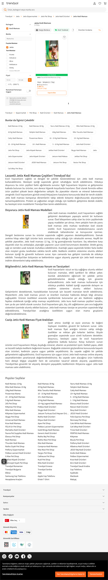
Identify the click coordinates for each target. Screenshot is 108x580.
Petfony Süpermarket (14, 449)
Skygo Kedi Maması (78, 150)
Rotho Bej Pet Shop (46, 436)
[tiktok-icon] (10, 556)
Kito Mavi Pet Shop (46, 449)
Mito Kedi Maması (13, 410)
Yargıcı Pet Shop (45, 453)
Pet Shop (33, 113)
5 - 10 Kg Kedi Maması (61, 144)
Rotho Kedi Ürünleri (46, 416)
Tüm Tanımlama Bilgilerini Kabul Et (71, 574)
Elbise (8, 472)
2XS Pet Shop (11, 403)
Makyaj (73, 479)
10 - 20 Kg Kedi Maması (17, 144)
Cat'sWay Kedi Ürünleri (80, 426)
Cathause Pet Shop (46, 456)
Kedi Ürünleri (45, 113)
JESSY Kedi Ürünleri (79, 413)
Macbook (74, 476)
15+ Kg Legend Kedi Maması (50, 403)
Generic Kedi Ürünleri (47, 433)
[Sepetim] (105, 3)
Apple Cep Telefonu (46, 476)
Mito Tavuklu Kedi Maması (83, 132)
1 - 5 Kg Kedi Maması (79, 400)
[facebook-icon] (23, 556)
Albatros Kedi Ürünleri (80, 446)
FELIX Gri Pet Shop (13, 426)
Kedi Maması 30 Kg (36, 126)
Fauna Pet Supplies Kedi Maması (19, 433)
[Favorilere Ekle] (64, 37)
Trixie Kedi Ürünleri (78, 430)
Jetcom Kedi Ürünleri (16, 162)
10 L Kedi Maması (39, 144)
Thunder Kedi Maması (15, 443)
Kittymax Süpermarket (15, 413)
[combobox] (89, 30)
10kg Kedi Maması (59, 132)
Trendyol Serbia (45, 469)
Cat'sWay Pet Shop (15, 168)
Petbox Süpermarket (79, 456)
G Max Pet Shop (12, 456)
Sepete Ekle (52, 93)
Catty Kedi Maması (15, 138)
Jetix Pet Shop (46, 16)
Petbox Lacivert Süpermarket (50, 426)
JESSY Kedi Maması (38, 162)
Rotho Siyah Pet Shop (14, 446)
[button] (18, 24)
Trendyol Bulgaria (13, 469)
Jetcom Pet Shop (60, 162)
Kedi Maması (58, 113)
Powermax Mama (36, 138)
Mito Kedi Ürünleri (46, 463)
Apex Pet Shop (44, 423)
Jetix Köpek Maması (33, 150)
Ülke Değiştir (8, 515)
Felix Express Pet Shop (80, 416)
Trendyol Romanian (14, 466)
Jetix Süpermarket (30, 16)
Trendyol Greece (45, 466)
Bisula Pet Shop (77, 439)
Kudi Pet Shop (44, 459)
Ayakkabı (74, 472)
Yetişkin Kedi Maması (37, 132)
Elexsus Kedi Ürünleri (79, 403)
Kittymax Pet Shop (13, 406)
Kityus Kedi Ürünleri (46, 420)
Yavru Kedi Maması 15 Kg (60, 126)
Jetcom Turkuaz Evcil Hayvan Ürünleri (53, 413)
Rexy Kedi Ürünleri (78, 410)
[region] (54, 570)
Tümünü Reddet (96, 574)
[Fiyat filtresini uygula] (30, 80)
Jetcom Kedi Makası (59, 156)
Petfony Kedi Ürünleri (79, 443)
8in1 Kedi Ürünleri (78, 463)
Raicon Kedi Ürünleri (79, 406)
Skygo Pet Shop (12, 416)
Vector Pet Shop (79, 162)
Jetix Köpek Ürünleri (37, 156)
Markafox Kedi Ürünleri (15, 430)
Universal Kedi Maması (15, 420)
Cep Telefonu (76, 469)
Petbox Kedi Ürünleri (47, 406)
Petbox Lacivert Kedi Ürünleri (18, 453)
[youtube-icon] (17, 556)
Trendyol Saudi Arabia (80, 466)
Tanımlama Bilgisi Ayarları (12, 574)
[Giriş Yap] (94, 3)
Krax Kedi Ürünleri (78, 459)
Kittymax (74, 436)
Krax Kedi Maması (13, 423)
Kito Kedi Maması (45, 443)
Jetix (17, 16)
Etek (40, 472)
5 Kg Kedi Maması (13, 400)
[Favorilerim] (100, 3)
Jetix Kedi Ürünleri (62, 16)
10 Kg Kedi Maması (46, 400)
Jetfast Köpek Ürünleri (15, 459)
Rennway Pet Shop (78, 420)
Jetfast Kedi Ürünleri (56, 150)
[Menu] (3, 3)
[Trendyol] (12, 3)
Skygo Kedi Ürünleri (46, 410)
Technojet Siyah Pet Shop (16, 463)
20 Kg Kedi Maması (15, 132)
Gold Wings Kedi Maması (48, 430)
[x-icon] (29, 556)
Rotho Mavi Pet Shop (47, 439)
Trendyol (8, 16)
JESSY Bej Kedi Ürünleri (80, 449)
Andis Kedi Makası (78, 453)
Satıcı (5, 502)
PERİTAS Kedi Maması (79, 433)
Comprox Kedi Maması (48, 446)
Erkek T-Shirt (43, 479)
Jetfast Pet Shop (80, 156)
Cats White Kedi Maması (80, 423)
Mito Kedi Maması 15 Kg (85, 126)
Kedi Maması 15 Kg (15, 126)
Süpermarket (21, 113)
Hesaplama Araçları (13, 479)
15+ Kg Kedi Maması (81, 138)
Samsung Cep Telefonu (15, 476)
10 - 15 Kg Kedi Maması (58, 138)
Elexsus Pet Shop (12, 436)
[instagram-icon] (4, 556)
